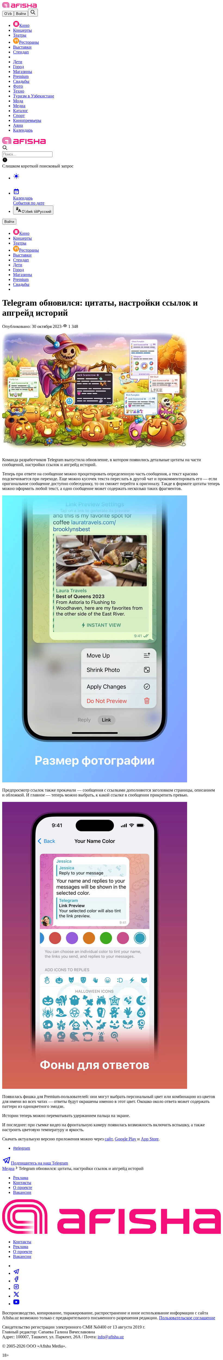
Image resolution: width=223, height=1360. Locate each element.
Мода (18, 101)
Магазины (22, 71)
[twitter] (16, 1296)
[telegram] (16, 1273)
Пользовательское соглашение (187, 1317)
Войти (21, 14)
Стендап (21, 52)
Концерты (22, 30)
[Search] (33, 13)
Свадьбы (21, 81)
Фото (18, 86)
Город (18, 66)
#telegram (21, 1148)
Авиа (18, 125)
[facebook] (16, 1281)
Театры (19, 35)
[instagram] (16, 1288)
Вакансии (22, 1192)
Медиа (19, 105)
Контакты (22, 1182)
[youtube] (16, 1303)
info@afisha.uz (111, 1336)
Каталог (20, 110)
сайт (109, 1139)
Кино (24, 25)
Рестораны (29, 42)
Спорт (19, 115)
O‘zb (8, 14)
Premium (21, 76)
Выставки (22, 47)
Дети (17, 61)
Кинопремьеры (27, 120)
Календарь (23, 130)
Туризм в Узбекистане (33, 96)
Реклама (20, 1177)
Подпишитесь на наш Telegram (39, 1163)
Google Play (125, 1139)
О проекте (22, 1187)
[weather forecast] (117, 182)
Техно (18, 91)
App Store (150, 1139)
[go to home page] (19, 6)
